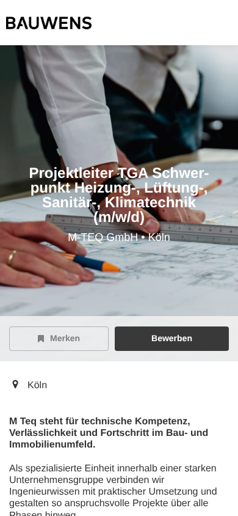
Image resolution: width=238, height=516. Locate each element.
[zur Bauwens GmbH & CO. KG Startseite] (49, 22)
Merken (65, 338)
